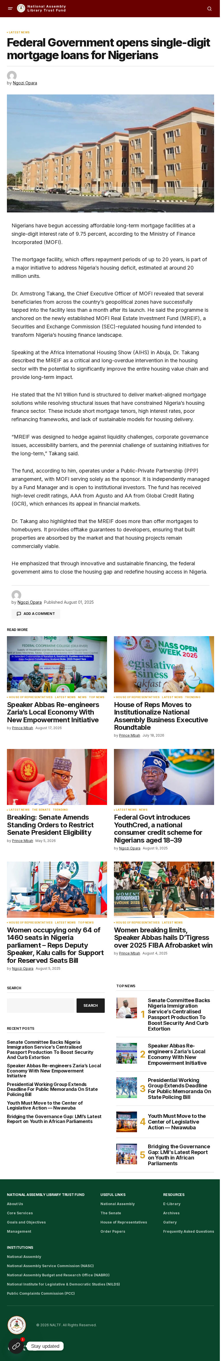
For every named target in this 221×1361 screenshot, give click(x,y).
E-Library (171, 1204)
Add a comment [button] (39, 613)
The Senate (41, 809)
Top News (96, 697)
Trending (192, 697)
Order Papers (112, 1231)
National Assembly (117, 1204)
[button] (10, 8)
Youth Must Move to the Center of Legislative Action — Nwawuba (45, 1106)
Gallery (170, 1222)
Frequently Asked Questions (188, 1231)
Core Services (20, 1213)
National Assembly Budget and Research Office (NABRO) (58, 1275)
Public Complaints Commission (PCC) (41, 1293)
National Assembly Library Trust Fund (45, 1194)
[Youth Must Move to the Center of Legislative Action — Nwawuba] (126, 1122)
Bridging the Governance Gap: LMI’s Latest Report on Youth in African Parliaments (54, 1119)
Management (19, 1231)
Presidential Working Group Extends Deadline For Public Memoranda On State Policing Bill (52, 1089)
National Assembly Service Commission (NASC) (50, 1266)
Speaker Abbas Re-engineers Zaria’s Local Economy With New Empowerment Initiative (54, 1071)
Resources (173, 1194)
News (82, 697)
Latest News (19, 32)
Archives (171, 1213)
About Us (15, 1204)
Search (14, 988)
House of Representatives (31, 697)
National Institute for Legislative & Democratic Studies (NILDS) (63, 1284)
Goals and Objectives (26, 1222)
